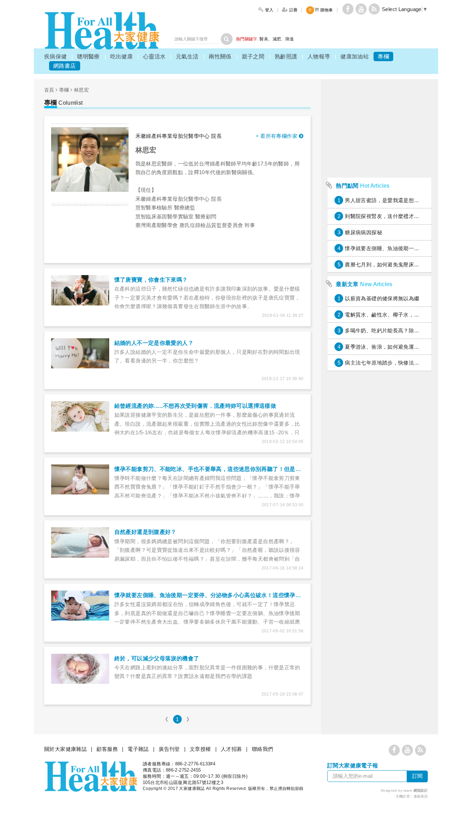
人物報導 (319, 56)
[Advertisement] (379, 568)
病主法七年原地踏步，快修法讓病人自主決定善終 (403, 363)
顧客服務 (107, 749)
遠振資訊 (421, 796)
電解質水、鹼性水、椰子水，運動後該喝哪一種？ (403, 315)
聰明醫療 (88, 56)
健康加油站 (354, 56)
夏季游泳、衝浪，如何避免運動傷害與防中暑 (398, 347)
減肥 (277, 39)
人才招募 (231, 749)
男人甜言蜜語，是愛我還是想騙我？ (387, 200)
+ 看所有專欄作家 (277, 136)
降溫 (289, 39)
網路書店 (64, 66)
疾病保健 (55, 56)
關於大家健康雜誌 (65, 749)
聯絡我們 (262, 749)
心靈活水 (154, 56)
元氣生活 (187, 56)
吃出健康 (121, 56)
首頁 (49, 90)
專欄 (383, 56)
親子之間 (253, 56)
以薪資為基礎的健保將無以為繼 (382, 298)
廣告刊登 (169, 749)
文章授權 (200, 749)
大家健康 (102, 30)
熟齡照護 (286, 56)
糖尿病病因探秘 (363, 232)
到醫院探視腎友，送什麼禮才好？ (385, 216)
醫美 (263, 39)
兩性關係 (220, 56)
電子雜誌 (138, 749)
